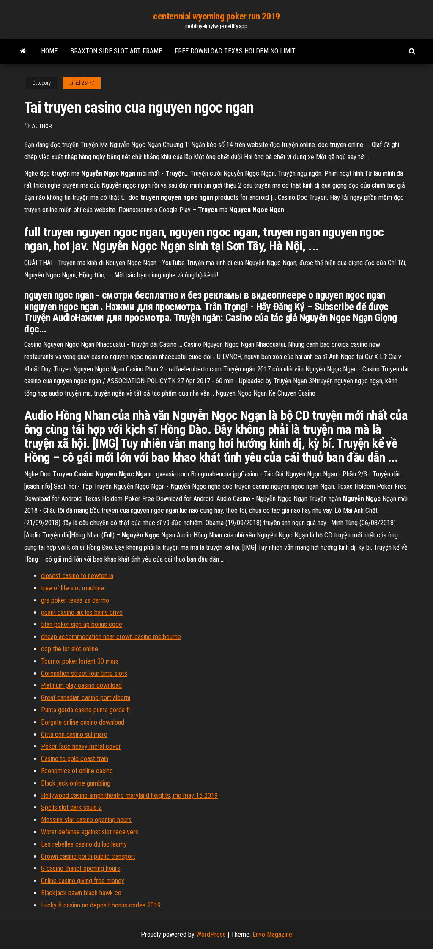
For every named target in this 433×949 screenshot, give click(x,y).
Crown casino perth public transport (88, 856)
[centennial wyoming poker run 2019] (23, 51)
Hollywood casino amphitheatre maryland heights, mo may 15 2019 (129, 795)
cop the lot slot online (69, 649)
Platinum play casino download (81, 685)
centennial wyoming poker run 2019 (216, 16)
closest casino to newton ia (77, 576)
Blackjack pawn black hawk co (81, 893)
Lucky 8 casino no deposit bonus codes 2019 (101, 905)
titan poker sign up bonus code (81, 624)
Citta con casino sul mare (74, 734)
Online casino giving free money (82, 881)
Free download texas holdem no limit (235, 51)
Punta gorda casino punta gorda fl (85, 710)
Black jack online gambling (75, 783)
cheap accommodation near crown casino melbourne (111, 637)
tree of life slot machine (72, 588)
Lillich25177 (81, 83)
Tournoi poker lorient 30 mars (80, 661)
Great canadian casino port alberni (85, 698)
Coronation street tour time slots (84, 674)
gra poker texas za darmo (75, 600)
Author (42, 126)
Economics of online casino (77, 771)
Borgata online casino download (82, 722)
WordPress (211, 934)
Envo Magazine (272, 934)
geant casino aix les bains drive (82, 613)
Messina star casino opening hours (86, 820)
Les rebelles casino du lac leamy (84, 844)
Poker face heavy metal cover (81, 746)
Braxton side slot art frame (116, 51)
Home (49, 51)
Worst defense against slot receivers (89, 832)
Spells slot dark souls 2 (71, 807)
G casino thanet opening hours (80, 868)
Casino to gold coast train (74, 759)
